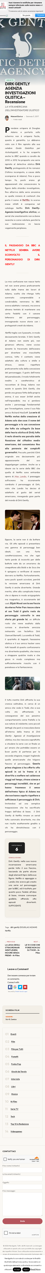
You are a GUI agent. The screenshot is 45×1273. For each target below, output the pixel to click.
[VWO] (8, 15)
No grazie (26, 15)
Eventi (13, 1034)
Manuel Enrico (17, 116)
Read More (35, 1269)
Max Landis (20, 476)
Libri (13, 1086)
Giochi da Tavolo (19, 1071)
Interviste (15, 1079)
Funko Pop (16, 1064)
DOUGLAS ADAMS (28, 927)
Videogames (16, 1131)
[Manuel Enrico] (7, 118)
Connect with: (13, 982)
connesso (22, 975)
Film (13, 1041)
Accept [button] (17, 1269)
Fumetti (14, 1056)
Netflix (8, 930)
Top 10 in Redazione (20, 1124)
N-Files (14, 1101)
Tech (13, 1116)
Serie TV (10, 80)
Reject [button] (26, 1269)
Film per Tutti (17, 1049)
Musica (14, 1094)
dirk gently (14, 927)
